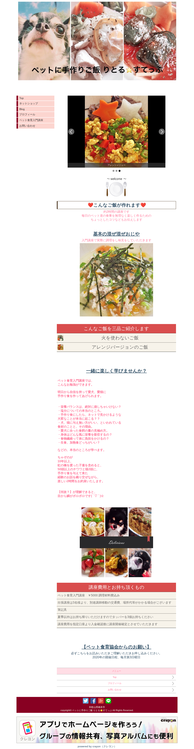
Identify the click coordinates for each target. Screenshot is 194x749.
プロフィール (27, 114)
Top (21, 98)
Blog (22, 109)
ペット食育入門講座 (31, 120)
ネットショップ (28, 103)
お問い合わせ (27, 125)
